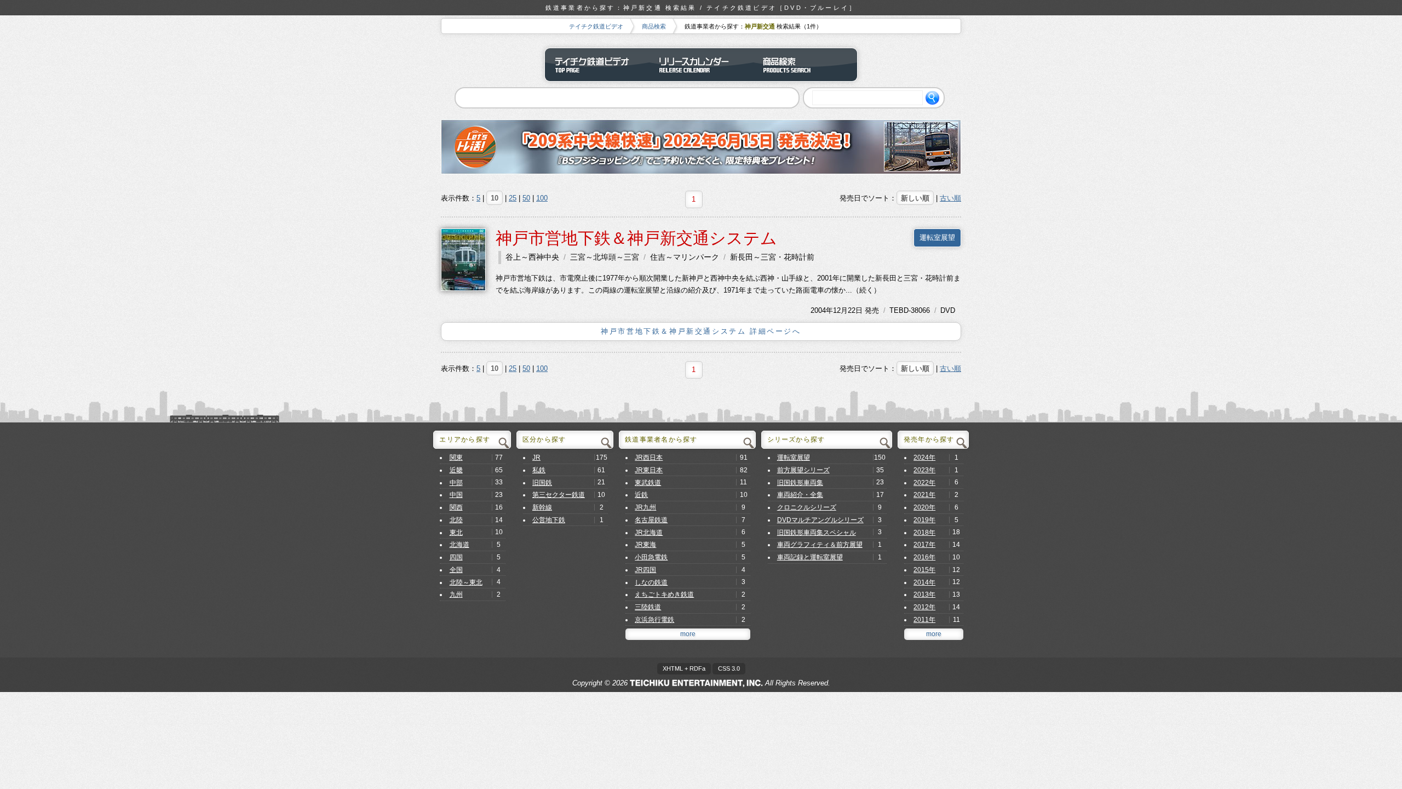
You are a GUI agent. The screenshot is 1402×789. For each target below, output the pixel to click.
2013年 (924, 594)
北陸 (456, 520)
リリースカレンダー (701, 64)
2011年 (924, 620)
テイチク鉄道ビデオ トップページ (597, 64)
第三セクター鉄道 (558, 495)
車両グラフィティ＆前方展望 (820, 544)
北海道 (459, 544)
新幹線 (542, 507)
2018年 (924, 532)
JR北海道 (649, 532)
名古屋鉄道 (651, 520)
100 (542, 198)
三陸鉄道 (648, 607)
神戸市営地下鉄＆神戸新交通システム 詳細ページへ (701, 331)
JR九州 (645, 507)
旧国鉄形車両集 (800, 483)
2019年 (924, 520)
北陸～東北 (466, 582)
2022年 (924, 483)
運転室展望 (937, 237)
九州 (456, 594)
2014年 (924, 582)
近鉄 (641, 495)
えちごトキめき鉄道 (664, 594)
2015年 (924, 570)
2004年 (822, 310)
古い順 (950, 198)
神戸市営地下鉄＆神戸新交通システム (636, 238)
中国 (456, 495)
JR (536, 457)
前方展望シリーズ (803, 470)
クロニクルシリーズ (806, 507)
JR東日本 (649, 470)
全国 (456, 570)
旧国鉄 (542, 483)
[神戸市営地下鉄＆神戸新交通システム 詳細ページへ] (463, 259)
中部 (456, 483)
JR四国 (645, 570)
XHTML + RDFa (684, 668)
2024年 (924, 457)
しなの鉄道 (651, 582)
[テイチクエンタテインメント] (696, 683)
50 (526, 198)
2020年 (924, 507)
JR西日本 (649, 457)
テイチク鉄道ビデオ (596, 26)
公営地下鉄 (548, 520)
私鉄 (538, 470)
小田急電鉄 (651, 557)
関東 (456, 457)
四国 (456, 557)
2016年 (924, 557)
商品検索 (654, 26)
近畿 (456, 470)
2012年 (924, 607)
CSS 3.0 (729, 668)
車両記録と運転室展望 (810, 557)
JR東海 (645, 544)
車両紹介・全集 (800, 495)
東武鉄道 (648, 483)
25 (512, 198)
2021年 (924, 495)
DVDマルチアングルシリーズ (820, 520)
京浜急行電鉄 (654, 620)
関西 (456, 507)
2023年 (924, 470)
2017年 (924, 544)
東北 (456, 532)
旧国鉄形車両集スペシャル (816, 532)
